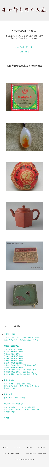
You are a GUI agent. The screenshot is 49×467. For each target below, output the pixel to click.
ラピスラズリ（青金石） (13, 409)
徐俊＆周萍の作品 (29, 370)
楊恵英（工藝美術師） (12, 365)
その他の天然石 (9, 412)
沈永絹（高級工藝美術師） (14, 361)
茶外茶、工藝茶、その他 (29, 340)
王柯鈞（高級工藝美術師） (14, 356)
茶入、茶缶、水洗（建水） (30, 386)
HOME (5, 447)
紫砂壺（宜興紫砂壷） (12, 346)
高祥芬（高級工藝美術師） (14, 358)
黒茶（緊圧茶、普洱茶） (32, 338)
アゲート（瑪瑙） (10, 407)
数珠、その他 (20, 398)
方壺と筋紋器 (9, 374)
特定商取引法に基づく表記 (36, 453)
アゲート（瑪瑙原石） (28, 407)
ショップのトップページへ (24, 47)
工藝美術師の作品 (29, 365)
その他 (6, 418)
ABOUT (17, 447)
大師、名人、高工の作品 (13, 349)
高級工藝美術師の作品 (12, 354)
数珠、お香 (8, 394)
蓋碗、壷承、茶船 (10, 386)
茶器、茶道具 (9, 380)
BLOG (29, 447)
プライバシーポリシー (11, 453)
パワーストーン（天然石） (14, 404)
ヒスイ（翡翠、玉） (32, 409)
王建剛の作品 (28, 372)
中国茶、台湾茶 (9, 334)
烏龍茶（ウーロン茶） (12, 338)
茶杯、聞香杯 (9, 384)
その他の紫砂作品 (23, 374)
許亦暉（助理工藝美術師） (14, 367)
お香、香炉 (8, 398)
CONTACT (42, 447)
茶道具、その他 (9, 388)
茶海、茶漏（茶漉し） (25, 384)
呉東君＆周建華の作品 (12, 372)
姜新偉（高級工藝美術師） (14, 363)
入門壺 (35, 374)
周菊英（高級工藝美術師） (14, 352)
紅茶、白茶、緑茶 (10, 340)
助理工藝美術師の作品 (12, 370)
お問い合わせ (24, 52)
